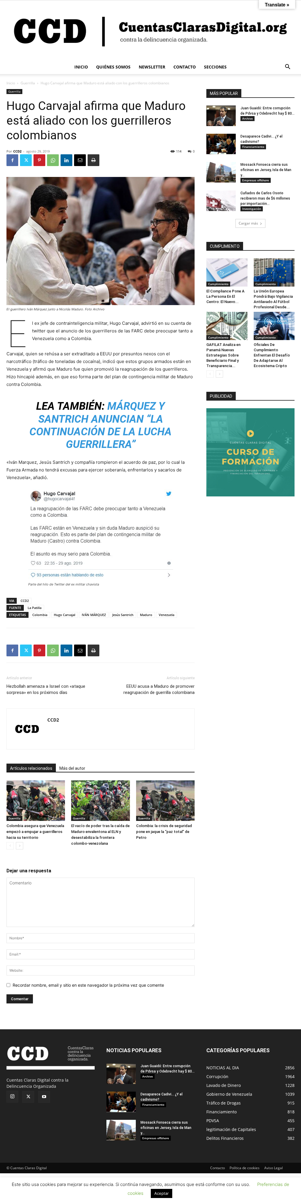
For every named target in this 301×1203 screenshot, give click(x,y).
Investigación (251, 209)
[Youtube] (44, 1097)
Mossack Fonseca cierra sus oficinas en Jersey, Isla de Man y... (265, 170)
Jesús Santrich (122, 615)
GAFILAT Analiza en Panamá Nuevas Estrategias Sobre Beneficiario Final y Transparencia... (223, 355)
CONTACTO (184, 67)
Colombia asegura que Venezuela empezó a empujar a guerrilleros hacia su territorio (35, 832)
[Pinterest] (39, 160)
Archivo (247, 118)
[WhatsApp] (53, 160)
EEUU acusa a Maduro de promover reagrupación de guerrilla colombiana (159, 689)
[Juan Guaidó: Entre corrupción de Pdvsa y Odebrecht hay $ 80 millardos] (221, 116)
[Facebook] (12, 160)
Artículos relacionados (31, 768)
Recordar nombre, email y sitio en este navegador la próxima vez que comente (88, 985)
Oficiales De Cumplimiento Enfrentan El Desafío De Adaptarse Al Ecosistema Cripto (272, 355)
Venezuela (166, 615)
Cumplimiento (218, 284)
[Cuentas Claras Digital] (150, 30)
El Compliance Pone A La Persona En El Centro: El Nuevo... (225, 296)
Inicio (10, 83)
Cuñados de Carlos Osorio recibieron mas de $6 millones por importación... (265, 198)
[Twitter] (26, 160)
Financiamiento (253, 147)
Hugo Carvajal (64, 615)
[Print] (93, 160)
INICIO (81, 67)
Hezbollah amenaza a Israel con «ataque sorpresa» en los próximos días (45, 689)
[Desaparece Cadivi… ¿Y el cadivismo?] (221, 144)
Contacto (217, 1167)
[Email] (80, 160)
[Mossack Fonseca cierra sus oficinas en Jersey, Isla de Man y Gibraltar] (221, 172)
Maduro (146, 615)
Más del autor (72, 768)
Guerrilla (28, 83)
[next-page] (19, 845)
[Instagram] (12, 1096)
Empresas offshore (255, 180)
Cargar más (248, 223)
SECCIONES (215, 67)
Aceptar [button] (161, 1193)
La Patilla (34, 607)
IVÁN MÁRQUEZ (94, 615)
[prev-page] (10, 845)
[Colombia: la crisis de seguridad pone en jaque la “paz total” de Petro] (165, 800)
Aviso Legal (273, 1167)
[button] (287, 67)
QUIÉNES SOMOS (113, 67)
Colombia (39, 615)
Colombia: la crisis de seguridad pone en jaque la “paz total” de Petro (164, 832)
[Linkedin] (66, 160)
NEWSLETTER (152, 67)
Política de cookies (245, 1167)
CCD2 (17, 151)
